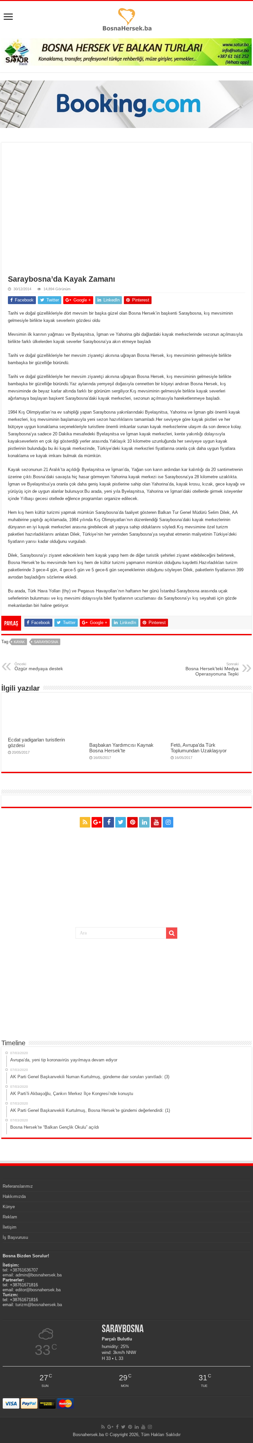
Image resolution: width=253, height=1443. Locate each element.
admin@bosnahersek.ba (38, 1274)
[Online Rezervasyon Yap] (126, 103)
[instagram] (168, 822)
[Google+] (97, 822)
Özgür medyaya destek (38, 666)
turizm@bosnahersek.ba (38, 1304)
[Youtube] (156, 822)
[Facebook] (108, 822)
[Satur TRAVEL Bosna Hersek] (126, 51)
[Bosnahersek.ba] (127, 19)
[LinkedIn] (144, 822)
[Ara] (171, 933)
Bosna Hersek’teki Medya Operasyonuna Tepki (212, 669)
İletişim (9, 1227)
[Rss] (85, 822)
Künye (9, 1206)
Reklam (10, 1216)
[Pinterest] (132, 822)
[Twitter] (120, 822)
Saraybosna (46, 642)
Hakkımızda (14, 1196)
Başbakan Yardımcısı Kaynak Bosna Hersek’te (121, 747)
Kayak (19, 642)
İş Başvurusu (15, 1237)
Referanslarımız (18, 1186)
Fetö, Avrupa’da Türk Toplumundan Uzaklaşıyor (199, 747)
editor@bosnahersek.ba (38, 1289)
